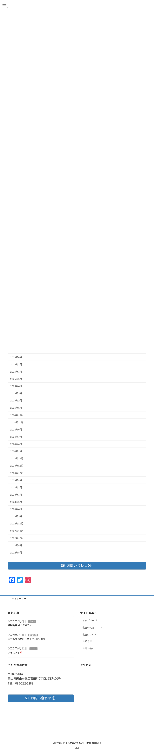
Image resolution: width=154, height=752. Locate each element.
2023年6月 (16, 495)
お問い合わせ (89, 648)
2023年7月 (16, 487)
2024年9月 (16, 429)
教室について (89, 634)
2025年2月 (16, 401)
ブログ (32, 621)
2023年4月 (16, 509)
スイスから (14, 652)
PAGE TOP (146, 725)
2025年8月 (16, 357)
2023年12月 (16, 459)
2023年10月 (16, 473)
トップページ (89, 620)
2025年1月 (16, 408)
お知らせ (33, 635)
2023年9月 (16, 480)
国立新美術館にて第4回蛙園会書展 (26, 639)
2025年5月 (16, 379)
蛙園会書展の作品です (20, 625)
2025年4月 (16, 386)
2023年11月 (16, 466)
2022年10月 (16, 538)
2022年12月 (16, 524)
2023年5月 (16, 502)
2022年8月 (16, 552)
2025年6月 (16, 372)
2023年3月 (16, 516)
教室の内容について (93, 627)
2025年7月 (16, 364)
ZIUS (77, 748)
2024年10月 (16, 422)
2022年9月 (16, 545)
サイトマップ (19, 599)
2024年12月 (16, 415)
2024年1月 (16, 451)
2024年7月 (16, 437)
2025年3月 (16, 393)
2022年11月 (16, 531)
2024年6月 (16, 444)
